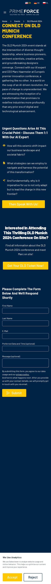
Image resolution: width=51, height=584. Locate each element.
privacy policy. (22, 374)
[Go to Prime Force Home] (24, 12)
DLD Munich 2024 (34, 21)
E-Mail (5, 331)
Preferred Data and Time (18, 343)
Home (4, 21)
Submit (17, 393)
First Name (7, 305)
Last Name (7, 318)
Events (17, 21)
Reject (33, 577)
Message (11, 356)
